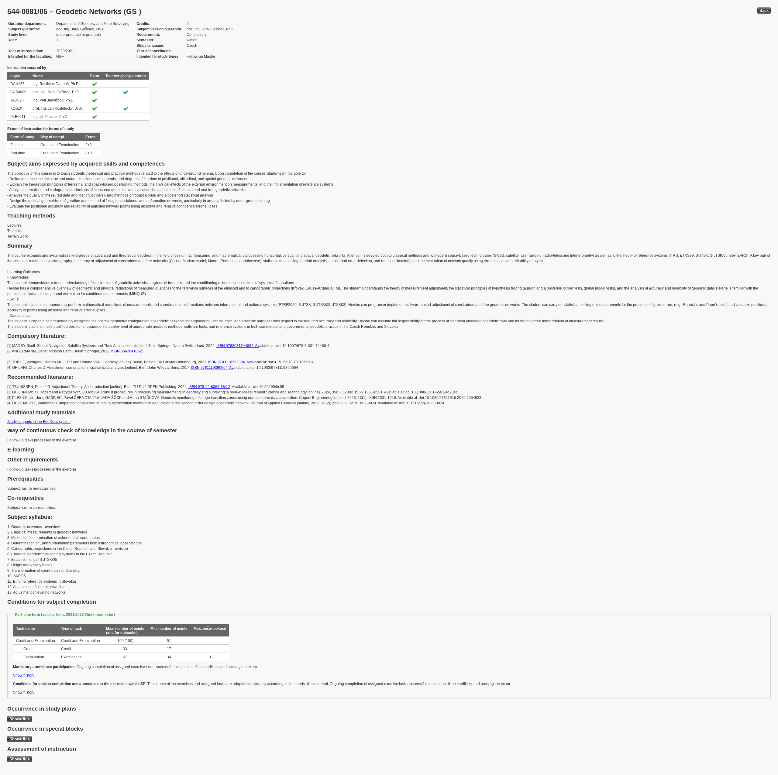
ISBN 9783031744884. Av (237, 346)
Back (764, 10)
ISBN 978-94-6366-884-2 (209, 387)
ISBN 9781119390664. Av (212, 367)
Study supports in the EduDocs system (39, 422)
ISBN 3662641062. (127, 351)
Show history (23, 675)
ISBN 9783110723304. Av (229, 362)
